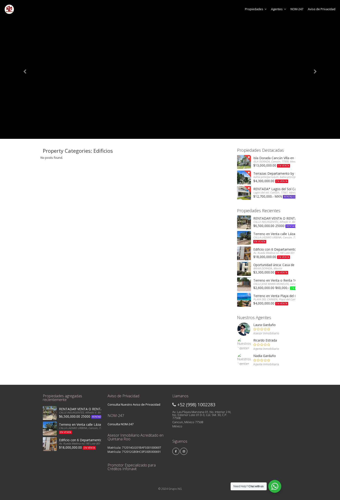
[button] (25, 69)
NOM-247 (297, 9)
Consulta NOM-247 (120, 424)
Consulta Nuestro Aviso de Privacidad (134, 404)
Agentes (277, 9)
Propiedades (254, 9)
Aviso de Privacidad (321, 9)
